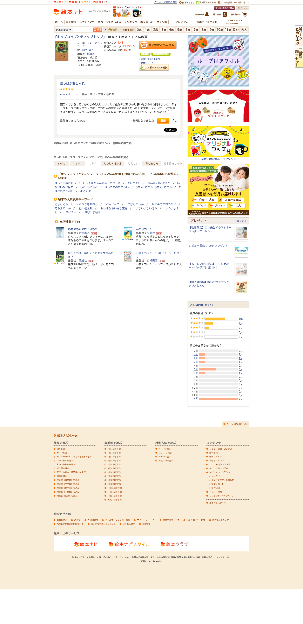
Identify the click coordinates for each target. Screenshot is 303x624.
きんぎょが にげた (158, 183)
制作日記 (215, 488)
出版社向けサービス (196, 520)
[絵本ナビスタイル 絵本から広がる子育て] (79, 1)
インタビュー (217, 476)
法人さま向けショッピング (103, 524)
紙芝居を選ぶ (63, 468)
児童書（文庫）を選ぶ (67, 496)
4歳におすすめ (114, 464)
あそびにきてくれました (222, 480)
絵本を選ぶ (62, 449)
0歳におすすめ (114, 449)
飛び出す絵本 (93, 212)
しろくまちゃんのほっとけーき (101, 183)
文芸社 (151, 232)
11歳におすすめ (115, 492)
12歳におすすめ (115, 496)
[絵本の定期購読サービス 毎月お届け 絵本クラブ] (100, 1)
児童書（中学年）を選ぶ (68, 484)
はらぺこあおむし (65, 183)
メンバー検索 (215, 492)
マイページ (142, 520)
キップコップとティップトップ (80, 37)
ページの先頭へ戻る (237, 424)
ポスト (172, 130)
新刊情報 (213, 453)
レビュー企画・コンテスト (221, 449)
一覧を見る (240, 221)
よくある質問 (129, 524)
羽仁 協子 (87, 50)
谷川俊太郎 (85, 208)
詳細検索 (112, 29)
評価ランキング (216, 460)
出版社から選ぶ (166, 460)
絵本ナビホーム (67, 435)
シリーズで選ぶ (166, 453)
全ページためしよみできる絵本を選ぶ (74, 457)
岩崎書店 (152, 260)
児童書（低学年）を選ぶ (68, 480)
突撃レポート (217, 484)
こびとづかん (136, 204)
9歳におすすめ (114, 484)
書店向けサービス (171, 520)
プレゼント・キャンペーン (221, 496)
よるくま (85, 191)
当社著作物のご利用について (70, 524)
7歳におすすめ (114, 476)
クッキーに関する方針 (165, 2)
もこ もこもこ (89, 187)
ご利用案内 (93, 520)
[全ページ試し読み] (299, 44)
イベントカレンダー (218, 468)
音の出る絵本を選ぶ (66, 464)
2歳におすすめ (114, 457)
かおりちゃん (144, 229)
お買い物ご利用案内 (150, 59)
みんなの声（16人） (202, 305)
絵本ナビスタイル (217, 503)
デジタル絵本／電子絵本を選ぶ (71, 472)
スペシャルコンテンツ (219, 472)
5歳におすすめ (114, 468)
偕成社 (83, 260)
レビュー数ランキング (219, 464)
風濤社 (91, 54)
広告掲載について (220, 520)
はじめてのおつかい (117, 187)
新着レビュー (215, 457)
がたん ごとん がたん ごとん (153, 187)
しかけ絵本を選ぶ (65, 460)
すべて (61, 163)
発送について (147, 63)
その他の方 (152, 163)
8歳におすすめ (114, 480)
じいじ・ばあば (112, 163)
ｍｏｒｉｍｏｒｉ (70, 94)
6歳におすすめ (114, 472)
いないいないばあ (146, 208)
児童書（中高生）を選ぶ (68, 492)
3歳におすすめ (114, 460)
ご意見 (77, 520)
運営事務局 (62, 520)
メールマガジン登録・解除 (117, 520)
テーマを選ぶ (63, 453)
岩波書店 (84, 232)
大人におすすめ (115, 500)
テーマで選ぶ (165, 449)
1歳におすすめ (114, 453)
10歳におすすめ (115, 488)
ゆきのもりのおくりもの (82, 229)
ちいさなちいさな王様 (114, 208)
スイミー (71, 212)
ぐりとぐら (134, 183)
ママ (77, 163)
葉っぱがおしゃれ (72, 83)
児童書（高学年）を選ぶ (68, 488)
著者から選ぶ (165, 457)
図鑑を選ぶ (62, 476)
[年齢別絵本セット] (299, 65)
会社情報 (146, 524)
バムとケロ (112, 204)
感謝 (163, 120)
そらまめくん (63, 208)
